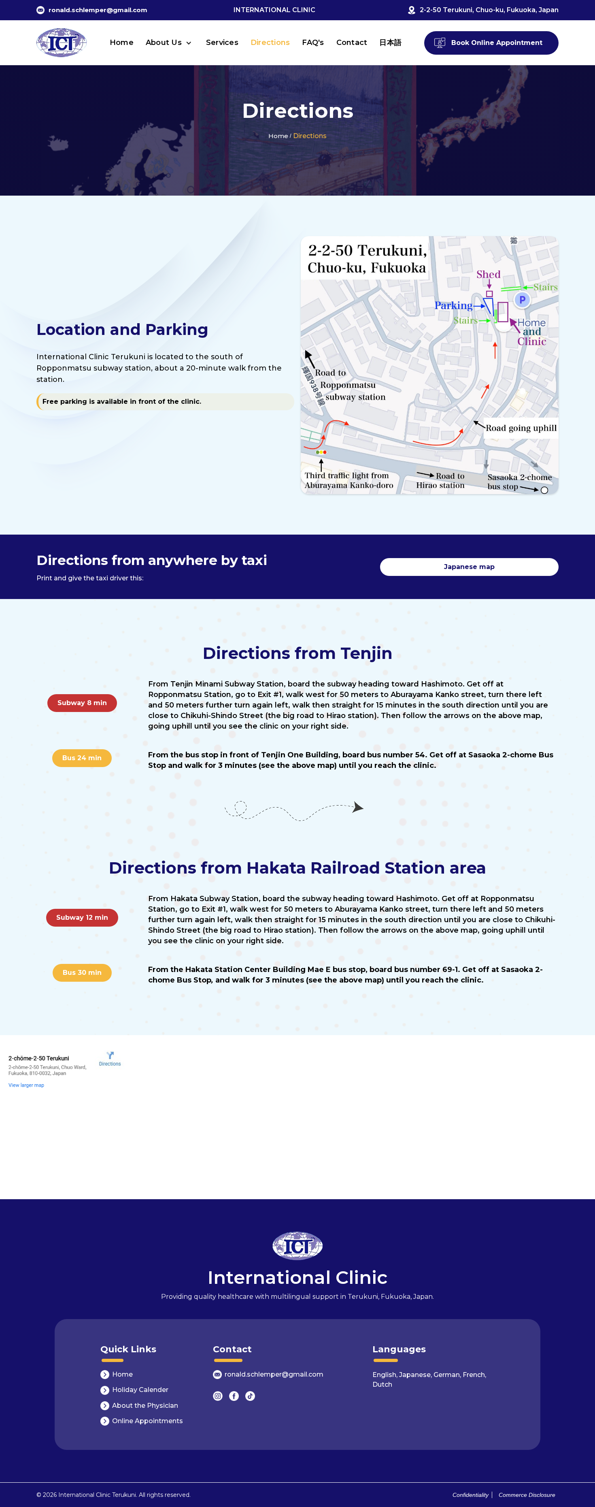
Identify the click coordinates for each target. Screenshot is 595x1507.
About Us (164, 42)
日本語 (390, 42)
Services (222, 42)
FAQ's (313, 42)
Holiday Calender (140, 1390)
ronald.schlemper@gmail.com (274, 1374)
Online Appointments (147, 1421)
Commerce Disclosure (525, 1495)
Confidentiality (471, 1495)
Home (122, 42)
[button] (170, 42)
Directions (270, 42)
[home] (61, 42)
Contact (352, 42)
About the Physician (145, 1405)
